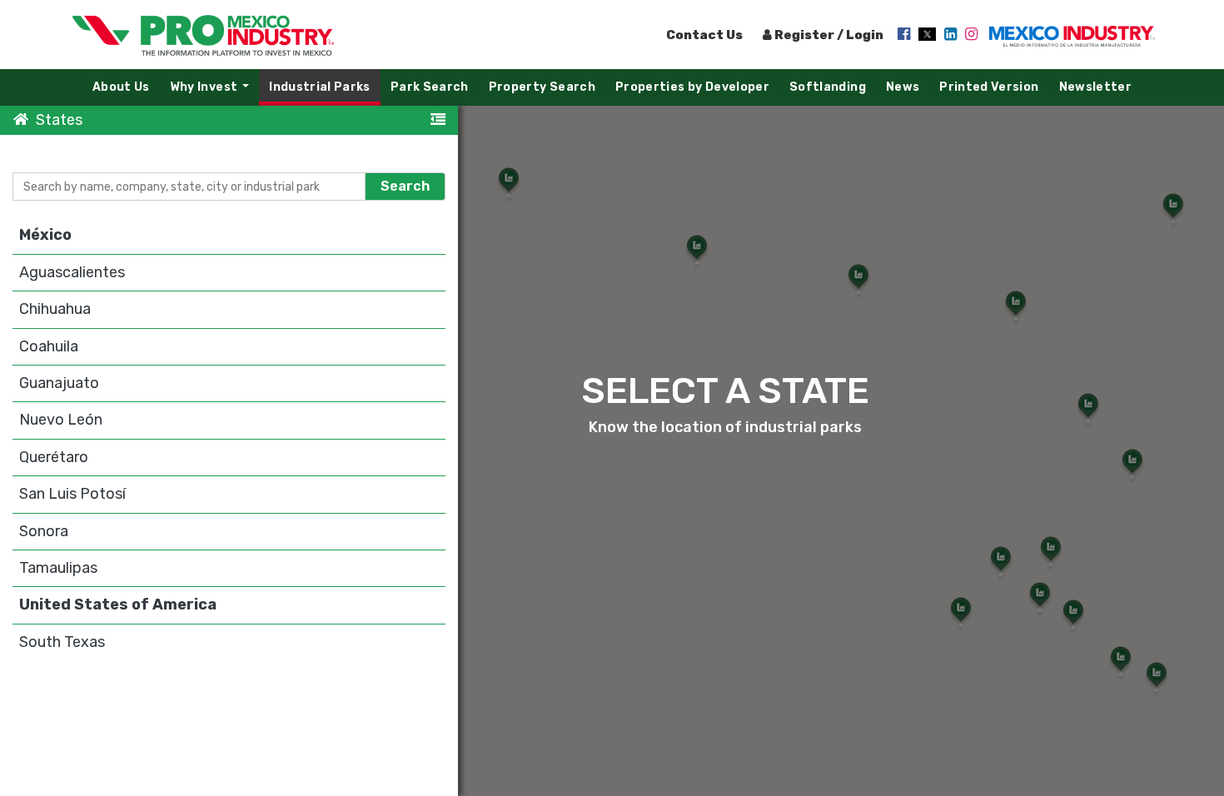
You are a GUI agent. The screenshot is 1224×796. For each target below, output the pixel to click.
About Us (121, 87)
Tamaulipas (58, 568)
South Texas (62, 642)
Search (405, 186)
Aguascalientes (72, 272)
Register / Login (827, 34)
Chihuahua (55, 309)
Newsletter (1095, 87)
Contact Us (704, 34)
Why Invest (213, 91)
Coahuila (48, 346)
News (902, 87)
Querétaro (53, 457)
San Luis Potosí (72, 494)
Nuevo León (60, 419)
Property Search (542, 87)
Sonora (43, 531)
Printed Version (988, 87)
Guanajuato (59, 383)
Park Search (430, 87)
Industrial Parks (320, 87)
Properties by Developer (692, 87)
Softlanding (827, 87)
